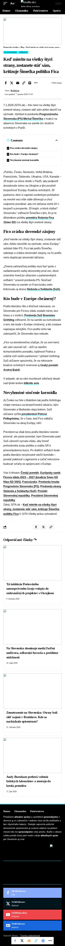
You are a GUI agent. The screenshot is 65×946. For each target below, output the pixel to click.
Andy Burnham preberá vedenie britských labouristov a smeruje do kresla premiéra (28, 781)
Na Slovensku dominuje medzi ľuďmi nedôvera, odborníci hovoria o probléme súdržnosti (32, 652)
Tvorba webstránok (30, 935)
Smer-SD (10, 222)
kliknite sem (31, 383)
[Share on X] (11, 83)
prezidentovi (29, 414)
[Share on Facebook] (5, 83)
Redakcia (15, 90)
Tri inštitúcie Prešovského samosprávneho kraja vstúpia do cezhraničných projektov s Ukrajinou (30, 588)
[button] (6, 3)
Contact (11, 870)
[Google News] (32, 925)
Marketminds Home (18, 875)
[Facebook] (32, 893)
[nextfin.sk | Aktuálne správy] (32, 3)
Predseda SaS (33, 315)
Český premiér (30, 472)
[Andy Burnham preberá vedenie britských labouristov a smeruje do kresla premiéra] (32, 755)
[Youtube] (32, 915)
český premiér (49, 365)
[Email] (17, 83)
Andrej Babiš (11, 369)
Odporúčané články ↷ (20, 540)
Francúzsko (29, 481)
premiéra (31, 217)
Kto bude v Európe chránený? (24, 154)
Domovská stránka (10, 47)
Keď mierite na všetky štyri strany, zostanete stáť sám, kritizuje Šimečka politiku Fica (31, 509)
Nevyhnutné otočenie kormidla (24, 160)
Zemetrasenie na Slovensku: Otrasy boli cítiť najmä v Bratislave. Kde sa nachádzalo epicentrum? (31, 717)
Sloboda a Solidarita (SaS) (43, 289)
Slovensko (10, 52)
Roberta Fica (46, 217)
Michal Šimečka (33, 118)
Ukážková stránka (17, 880)
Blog (22, 47)
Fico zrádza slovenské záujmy (24, 148)
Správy (23, 52)
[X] (32, 904)
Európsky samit (50, 472)
